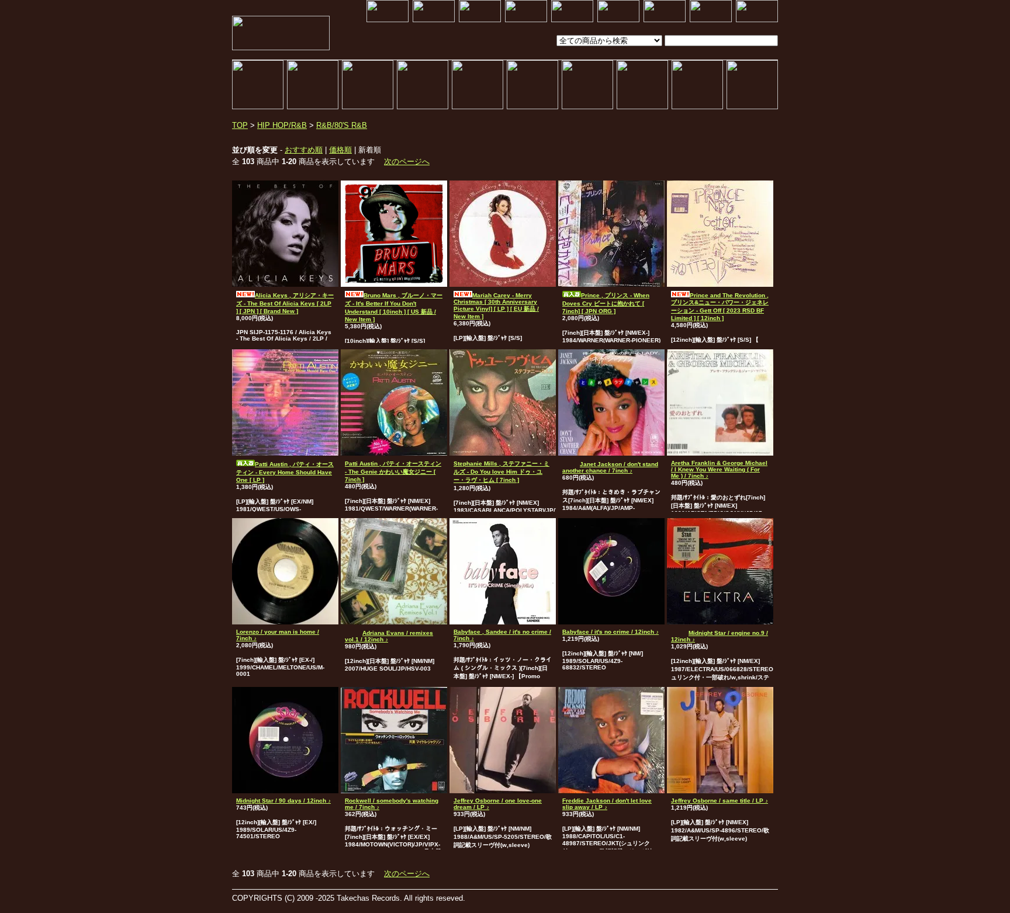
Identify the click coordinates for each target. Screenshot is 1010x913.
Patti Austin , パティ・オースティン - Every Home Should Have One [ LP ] (285, 472)
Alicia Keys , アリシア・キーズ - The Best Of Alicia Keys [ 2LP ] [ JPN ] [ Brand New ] (285, 303)
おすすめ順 (304, 149)
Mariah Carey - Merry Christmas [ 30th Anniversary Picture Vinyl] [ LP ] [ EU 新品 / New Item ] (496, 306)
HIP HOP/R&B (282, 125)
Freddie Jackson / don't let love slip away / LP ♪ (607, 803)
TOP (240, 125)
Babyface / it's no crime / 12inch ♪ (610, 632)
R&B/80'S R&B (341, 125)
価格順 (340, 149)
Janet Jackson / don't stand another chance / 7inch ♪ (610, 467)
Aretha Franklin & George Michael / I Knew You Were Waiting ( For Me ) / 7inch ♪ (719, 469)
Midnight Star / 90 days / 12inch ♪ (283, 800)
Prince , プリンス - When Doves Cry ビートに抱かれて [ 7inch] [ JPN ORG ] (605, 303)
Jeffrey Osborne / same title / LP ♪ (719, 800)
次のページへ (407, 161)
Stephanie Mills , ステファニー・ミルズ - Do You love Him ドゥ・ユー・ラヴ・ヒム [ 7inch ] (501, 471)
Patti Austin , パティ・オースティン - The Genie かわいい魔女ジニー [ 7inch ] (393, 471)
